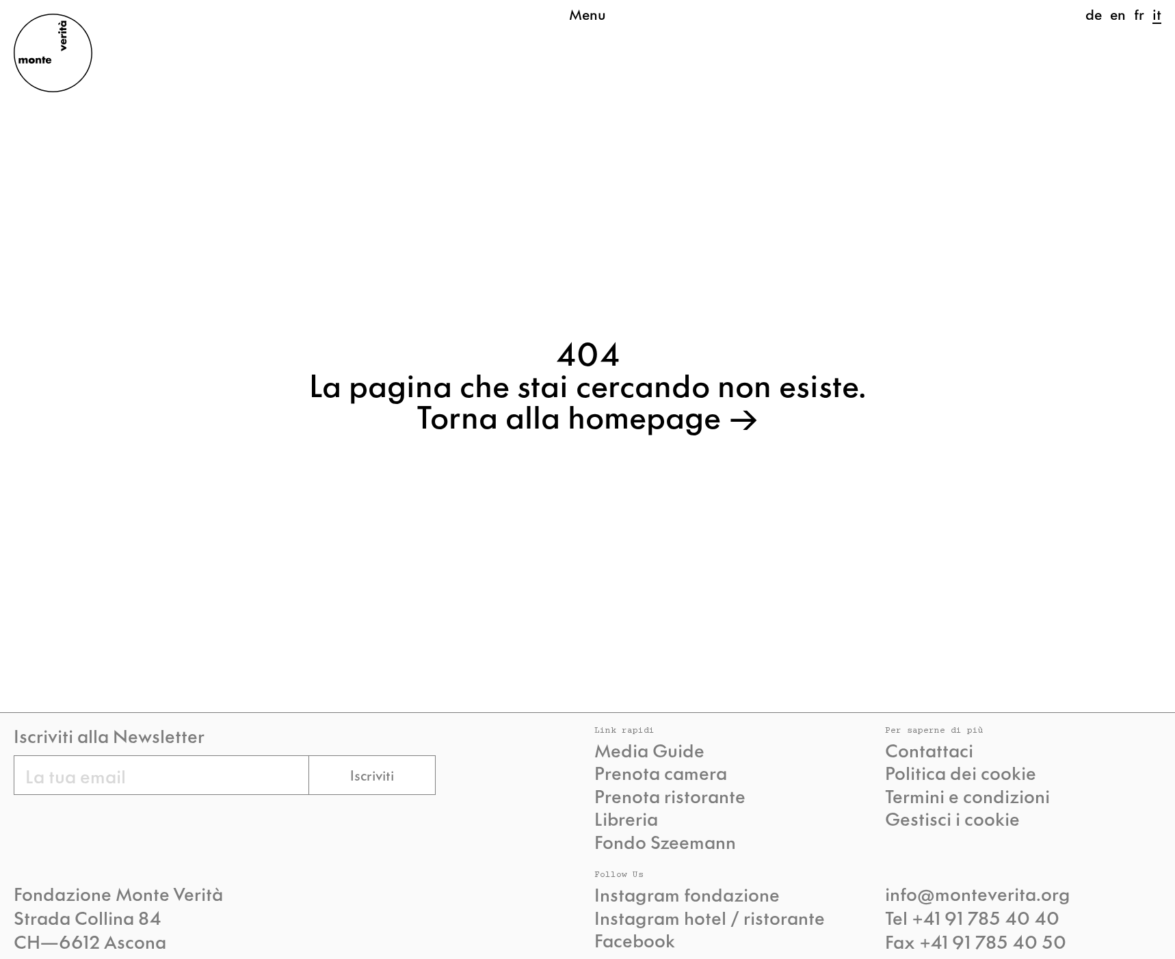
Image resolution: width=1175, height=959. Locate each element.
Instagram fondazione (687, 894)
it (1156, 13)
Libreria (626, 818)
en (1118, 13)
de (1093, 13)
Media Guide (649, 750)
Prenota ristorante (669, 796)
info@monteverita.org (977, 892)
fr (1139, 13)
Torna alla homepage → (587, 415)
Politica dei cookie (960, 772)
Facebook (634, 940)
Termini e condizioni (967, 796)
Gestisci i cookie (952, 818)
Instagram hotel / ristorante (709, 917)
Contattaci (929, 750)
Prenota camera (660, 772)
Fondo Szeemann (665, 841)
